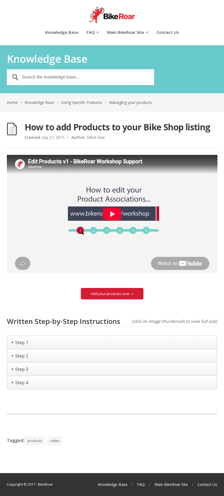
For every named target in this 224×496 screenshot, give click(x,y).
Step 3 (21, 369)
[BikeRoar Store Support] (112, 15)
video (55, 440)
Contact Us (168, 32)
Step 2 (21, 356)
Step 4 (21, 383)
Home (12, 102)
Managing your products (130, 102)
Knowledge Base (61, 32)
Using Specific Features (81, 102)
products (35, 440)
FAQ (93, 32)
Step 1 (21, 342)
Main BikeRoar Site (127, 32)
